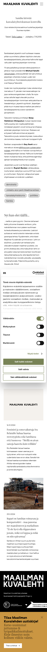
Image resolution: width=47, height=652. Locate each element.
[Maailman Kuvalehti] (23, 586)
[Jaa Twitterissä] (11, 47)
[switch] (40, 327)
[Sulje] (42, 617)
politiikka (34, 195)
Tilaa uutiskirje (11, 645)
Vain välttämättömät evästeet (23, 377)
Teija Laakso (17, 36)
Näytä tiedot (33, 354)
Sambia (9, 200)
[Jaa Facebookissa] (27, 47)
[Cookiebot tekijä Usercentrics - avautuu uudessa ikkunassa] (33, 273)
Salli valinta (23, 369)
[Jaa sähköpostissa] (36, 47)
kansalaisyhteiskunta (15, 195)
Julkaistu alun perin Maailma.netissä (22, 190)
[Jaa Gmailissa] (19, 47)
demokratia (11, 184)
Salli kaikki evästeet (23, 362)
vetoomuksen (9, 74)
